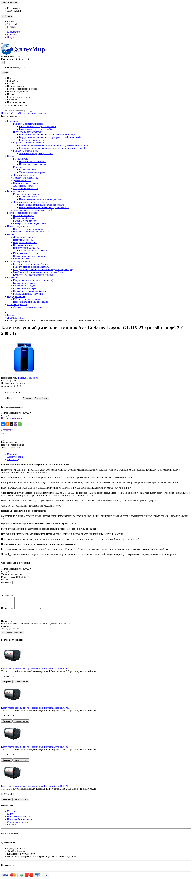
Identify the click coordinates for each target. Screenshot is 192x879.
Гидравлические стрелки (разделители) (33, 280)
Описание (12, 454)
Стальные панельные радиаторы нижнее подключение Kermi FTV (53, 148)
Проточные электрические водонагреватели (41, 204)
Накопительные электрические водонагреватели (44, 207)
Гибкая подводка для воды (26, 299)
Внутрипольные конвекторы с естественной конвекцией (48, 134)
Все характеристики (11, 418)
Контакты (24, 113)
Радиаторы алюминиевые (26, 150)
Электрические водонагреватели (30, 202)
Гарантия (12, 34)
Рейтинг (5, 626)
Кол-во (10, 398)
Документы (13, 37)
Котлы (10, 156)
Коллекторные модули (24, 285)
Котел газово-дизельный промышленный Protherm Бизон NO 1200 (35, 786)
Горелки (17, 167)
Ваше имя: (6, 582)
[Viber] (15, 424)
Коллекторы (13, 277)
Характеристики (15, 457)
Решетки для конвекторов (32, 140)
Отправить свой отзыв (12, 632)
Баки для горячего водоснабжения (30, 264)
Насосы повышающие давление (29, 256)
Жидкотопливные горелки (32, 172)
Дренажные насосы (23, 237)
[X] (11, 424)
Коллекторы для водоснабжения (29, 291)
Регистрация (13, 8)
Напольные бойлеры (23, 218)
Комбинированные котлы (26, 183)
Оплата (15, 113)
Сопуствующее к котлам (25, 188)
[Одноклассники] (7, 424)
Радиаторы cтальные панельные (29, 142)
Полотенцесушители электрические (31, 231)
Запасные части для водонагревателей (32, 210)
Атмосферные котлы (23, 186)
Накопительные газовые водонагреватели (40, 199)
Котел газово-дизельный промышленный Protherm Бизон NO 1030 (35, 707)
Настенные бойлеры (23, 215)
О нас (10, 814)
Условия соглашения (17, 822)
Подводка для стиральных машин (30, 302)
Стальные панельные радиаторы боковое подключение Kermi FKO (53, 145)
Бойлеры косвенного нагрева (22, 213)
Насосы (11, 234)
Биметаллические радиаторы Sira (36, 129)
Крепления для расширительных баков (33, 275)
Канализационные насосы (26, 253)
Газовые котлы (20, 159)
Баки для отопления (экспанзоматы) (31, 266)
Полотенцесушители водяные (28, 229)
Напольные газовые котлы (32, 164)
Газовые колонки (28, 196)
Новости (42, 113)
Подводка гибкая (16, 296)
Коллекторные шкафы (24, 288)
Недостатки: (7, 608)
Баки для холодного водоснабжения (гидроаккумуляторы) (43, 269)
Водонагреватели (16, 191)
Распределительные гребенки (28, 293)
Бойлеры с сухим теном (25, 221)
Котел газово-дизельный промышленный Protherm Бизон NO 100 (34, 668)
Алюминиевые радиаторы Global (36, 153)
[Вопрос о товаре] (2, 433)
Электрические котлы (24, 175)
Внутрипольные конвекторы (28, 132)
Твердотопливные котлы (26, 177)
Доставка (6, 113)
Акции (33, 113)
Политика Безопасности (19, 819)
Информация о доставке (19, 816)
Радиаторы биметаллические (28, 123)
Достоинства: (8, 595)
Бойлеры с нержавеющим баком (29, 223)
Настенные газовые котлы (32, 161)
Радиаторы (12, 121)
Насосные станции (23, 245)
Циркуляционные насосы (26, 248)
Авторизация (14, 10)
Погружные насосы (23, 239)
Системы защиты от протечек (28, 307)
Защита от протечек (17, 304)
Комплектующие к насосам (33, 250)
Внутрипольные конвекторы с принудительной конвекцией (50, 137)
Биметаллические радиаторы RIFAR (37, 126)
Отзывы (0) (13, 459)
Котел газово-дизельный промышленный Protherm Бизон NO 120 (34, 747)
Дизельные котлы (22, 180)
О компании (13, 32)
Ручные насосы (21, 258)
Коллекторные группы (24, 283)
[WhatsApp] (20, 424)
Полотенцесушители (17, 226)
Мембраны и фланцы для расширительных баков (38, 272)
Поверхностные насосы (25, 242)
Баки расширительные (18, 261)
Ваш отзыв (6, 621)
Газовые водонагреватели (26, 194)
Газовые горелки (27, 169)
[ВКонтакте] (3, 424)
